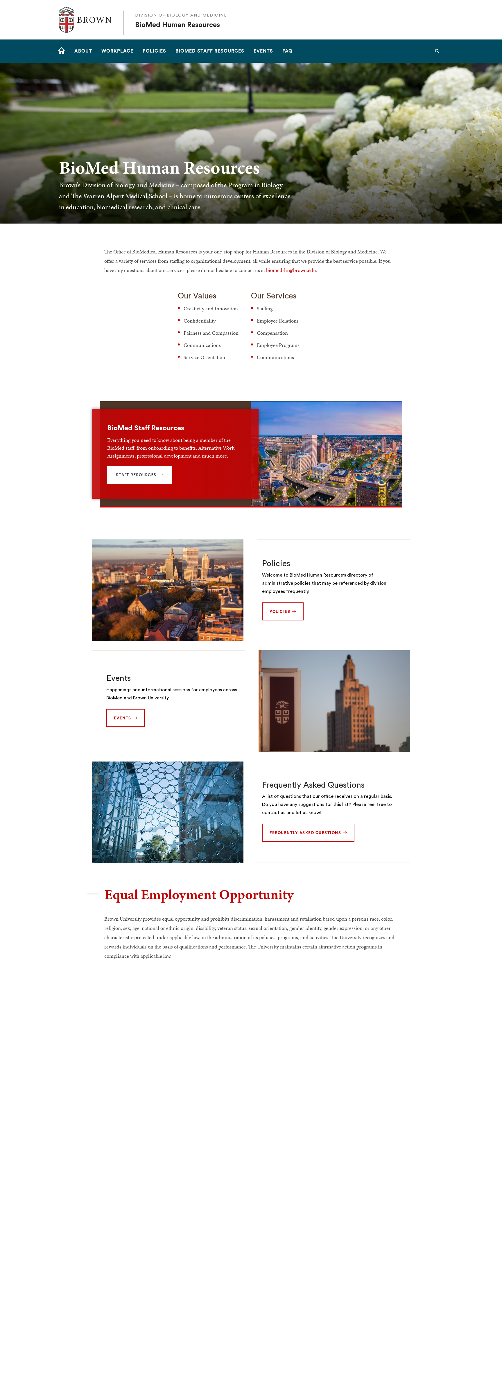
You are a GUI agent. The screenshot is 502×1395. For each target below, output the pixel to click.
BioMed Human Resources (177, 24)
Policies (276, 563)
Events (118, 678)
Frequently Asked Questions (313, 785)
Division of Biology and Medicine (181, 15)
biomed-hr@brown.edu (291, 270)
